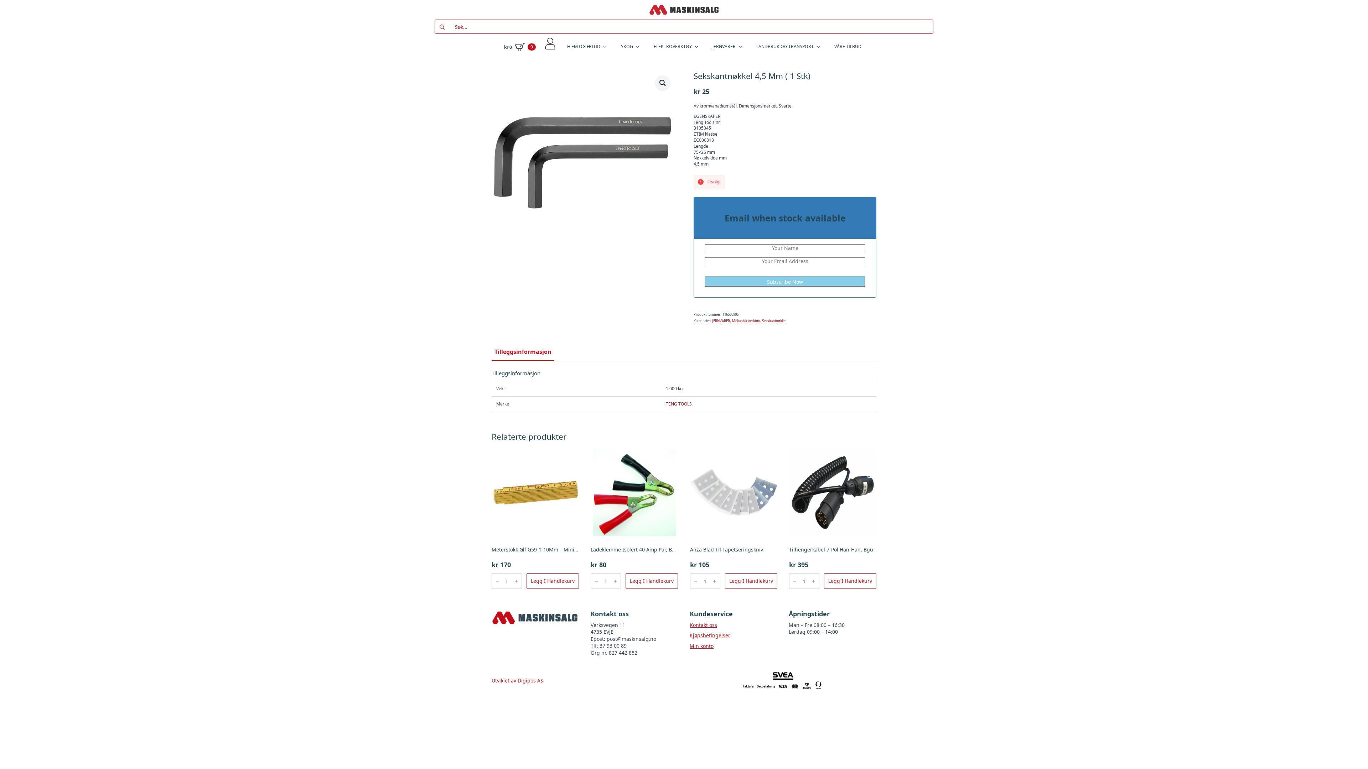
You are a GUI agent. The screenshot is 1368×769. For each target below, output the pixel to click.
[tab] (523, 352)
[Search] (442, 27)
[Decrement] (497, 581)
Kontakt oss (703, 625)
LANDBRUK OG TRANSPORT (785, 46)
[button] (662, 82)
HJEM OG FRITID (583, 46)
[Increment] (516, 581)
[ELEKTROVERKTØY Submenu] (698, 46)
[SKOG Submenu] (640, 46)
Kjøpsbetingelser (710, 635)
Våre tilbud (847, 46)
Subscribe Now (785, 281)
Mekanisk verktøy (746, 321)
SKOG (627, 46)
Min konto (702, 646)
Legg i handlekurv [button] (553, 580)
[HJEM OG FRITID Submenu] (607, 46)
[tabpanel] (684, 391)
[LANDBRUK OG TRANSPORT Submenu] (820, 46)
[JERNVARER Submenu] (742, 46)
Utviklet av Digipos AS (517, 680)
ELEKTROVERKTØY (673, 46)
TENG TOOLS (679, 404)
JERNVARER (724, 46)
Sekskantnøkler (774, 321)
